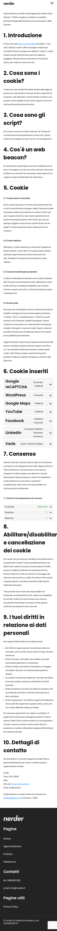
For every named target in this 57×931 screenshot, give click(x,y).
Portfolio (7, 854)
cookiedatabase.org (11, 798)
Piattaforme (9, 861)
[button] (52, 3)
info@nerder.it (17, 888)
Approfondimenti (12, 846)
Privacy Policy (10, 906)
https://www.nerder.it (27, 44)
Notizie (7, 838)
